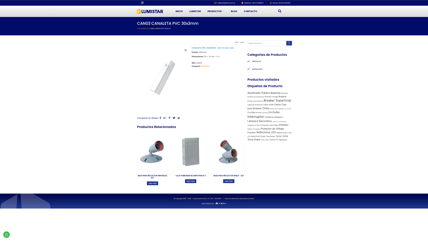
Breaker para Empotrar (255, 101)
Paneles (283, 124)
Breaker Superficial (277, 100)
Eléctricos (145, 28)
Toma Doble (253, 139)
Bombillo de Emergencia (255, 97)
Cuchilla (251, 112)
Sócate (263, 136)
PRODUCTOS (215, 11)
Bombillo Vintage (271, 97)
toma (285, 136)
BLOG (234, 11)
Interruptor (255, 117)
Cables (277, 104)
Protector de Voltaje (272, 128)
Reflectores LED (266, 132)
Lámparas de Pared (254, 125)
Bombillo (284, 93)
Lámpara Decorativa (259, 121)
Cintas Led (273, 109)
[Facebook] (137, 3)
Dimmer (258, 113)
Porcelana (256, 129)
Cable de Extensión (255, 105)
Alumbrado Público (258, 93)
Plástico (250, 129)
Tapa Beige (270, 136)
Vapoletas (283, 140)
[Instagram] (142, 3)
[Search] (289, 43)
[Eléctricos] (248, 61)
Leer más (152, 183)
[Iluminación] (248, 69)
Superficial (255, 136)
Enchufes (274, 112)
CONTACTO (250, 11)
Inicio (139, 28)
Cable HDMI (268, 105)
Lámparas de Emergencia (279, 121)
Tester (279, 136)
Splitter (285, 133)
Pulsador (251, 132)
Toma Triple (265, 140)
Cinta (265, 108)
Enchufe (265, 112)
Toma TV (273, 139)
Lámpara (278, 117)
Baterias (276, 93)
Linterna (269, 117)
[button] (279, 11)
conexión (281, 109)
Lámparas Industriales (270, 125)
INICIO (179, 11)
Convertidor (288, 109)
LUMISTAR (195, 11)
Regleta (279, 133)
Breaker (283, 96)
